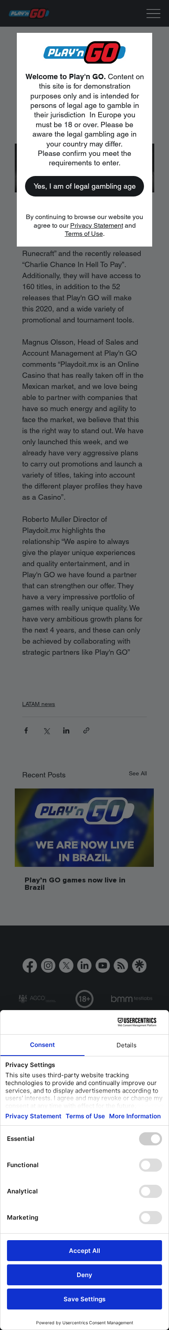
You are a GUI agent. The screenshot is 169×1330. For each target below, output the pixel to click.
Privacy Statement (96, 225)
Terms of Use (84, 234)
